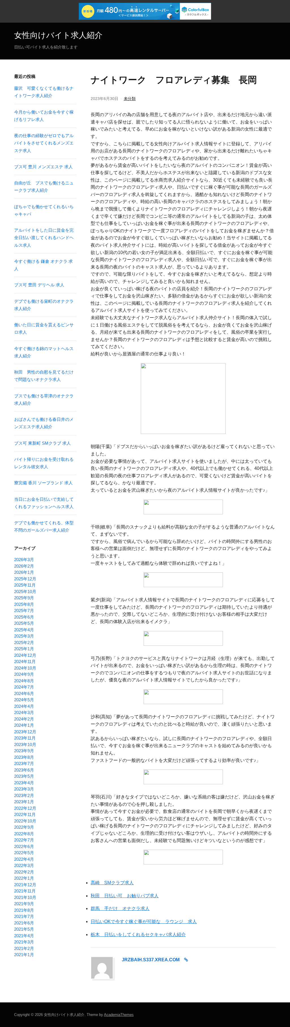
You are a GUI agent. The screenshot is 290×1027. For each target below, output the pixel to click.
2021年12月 (25, 884)
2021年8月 (24, 910)
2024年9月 (24, 674)
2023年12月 (25, 731)
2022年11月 (25, 814)
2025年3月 (24, 636)
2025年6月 (24, 617)
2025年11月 (25, 585)
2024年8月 (24, 680)
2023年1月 (24, 801)
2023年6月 (24, 770)
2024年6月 (24, 693)
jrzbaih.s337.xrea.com (151, 959)
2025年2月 (24, 642)
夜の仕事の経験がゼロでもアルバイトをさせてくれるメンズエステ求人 (44, 143)
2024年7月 (24, 687)
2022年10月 (25, 821)
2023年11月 (25, 738)
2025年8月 (24, 604)
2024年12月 (25, 655)
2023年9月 (24, 750)
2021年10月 (25, 897)
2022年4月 (24, 859)
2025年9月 (24, 597)
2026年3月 (24, 559)
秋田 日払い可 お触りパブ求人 (125, 895)
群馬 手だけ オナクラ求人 (120, 908)
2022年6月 (24, 846)
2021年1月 (24, 954)
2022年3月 (24, 865)
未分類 (130, 98)
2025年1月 (24, 648)
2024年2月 (24, 719)
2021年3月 (24, 941)
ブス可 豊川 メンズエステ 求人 (43, 166)
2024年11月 (25, 661)
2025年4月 (24, 629)
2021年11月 (25, 890)
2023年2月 (24, 795)
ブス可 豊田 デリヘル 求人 (39, 284)
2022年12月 (25, 808)
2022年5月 (24, 852)
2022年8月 (24, 833)
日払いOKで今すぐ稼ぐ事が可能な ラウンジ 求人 (144, 921)
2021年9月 (24, 903)
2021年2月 (24, 948)
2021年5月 (24, 929)
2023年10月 (25, 744)
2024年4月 (24, 706)
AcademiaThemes (119, 1015)
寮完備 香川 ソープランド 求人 (43, 482)
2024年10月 (25, 668)
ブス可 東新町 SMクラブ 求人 (42, 443)
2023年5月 (24, 776)
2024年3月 (24, 712)
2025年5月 (24, 623)
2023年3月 (24, 789)
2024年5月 (24, 699)
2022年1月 (24, 878)
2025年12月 (25, 578)
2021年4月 (24, 935)
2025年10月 (25, 591)
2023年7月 (24, 763)
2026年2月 (24, 566)
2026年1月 (24, 572)
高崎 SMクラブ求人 (112, 882)
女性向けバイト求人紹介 (58, 35)
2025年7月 (24, 610)
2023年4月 (24, 782)
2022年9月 (24, 827)
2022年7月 (24, 840)
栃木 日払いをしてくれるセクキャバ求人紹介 (138, 934)
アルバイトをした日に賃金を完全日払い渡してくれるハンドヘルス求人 (44, 238)
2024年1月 (24, 725)
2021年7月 (24, 916)
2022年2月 (24, 872)
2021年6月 (24, 923)
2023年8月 (24, 757)
